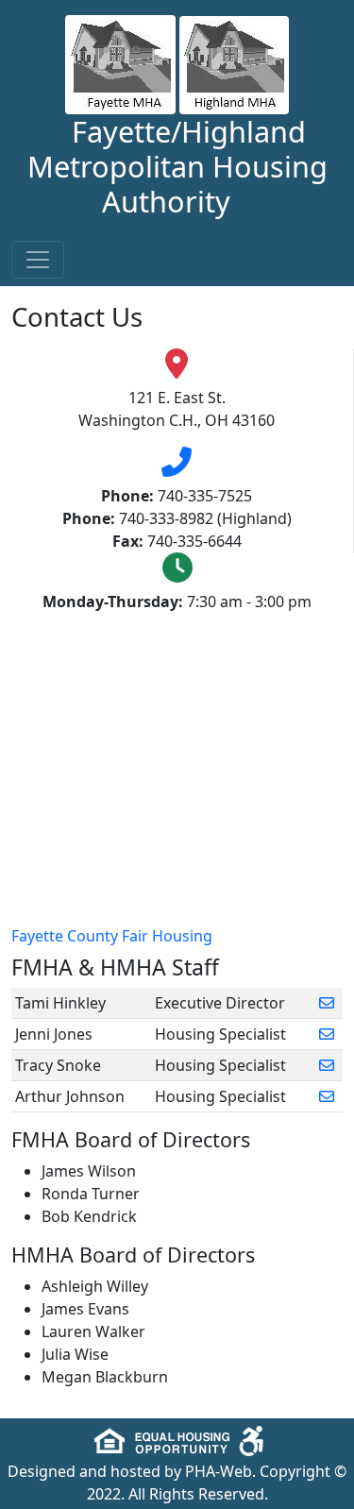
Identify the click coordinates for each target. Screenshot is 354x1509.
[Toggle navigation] (37, 260)
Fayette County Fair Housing (111, 935)
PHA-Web (218, 1471)
